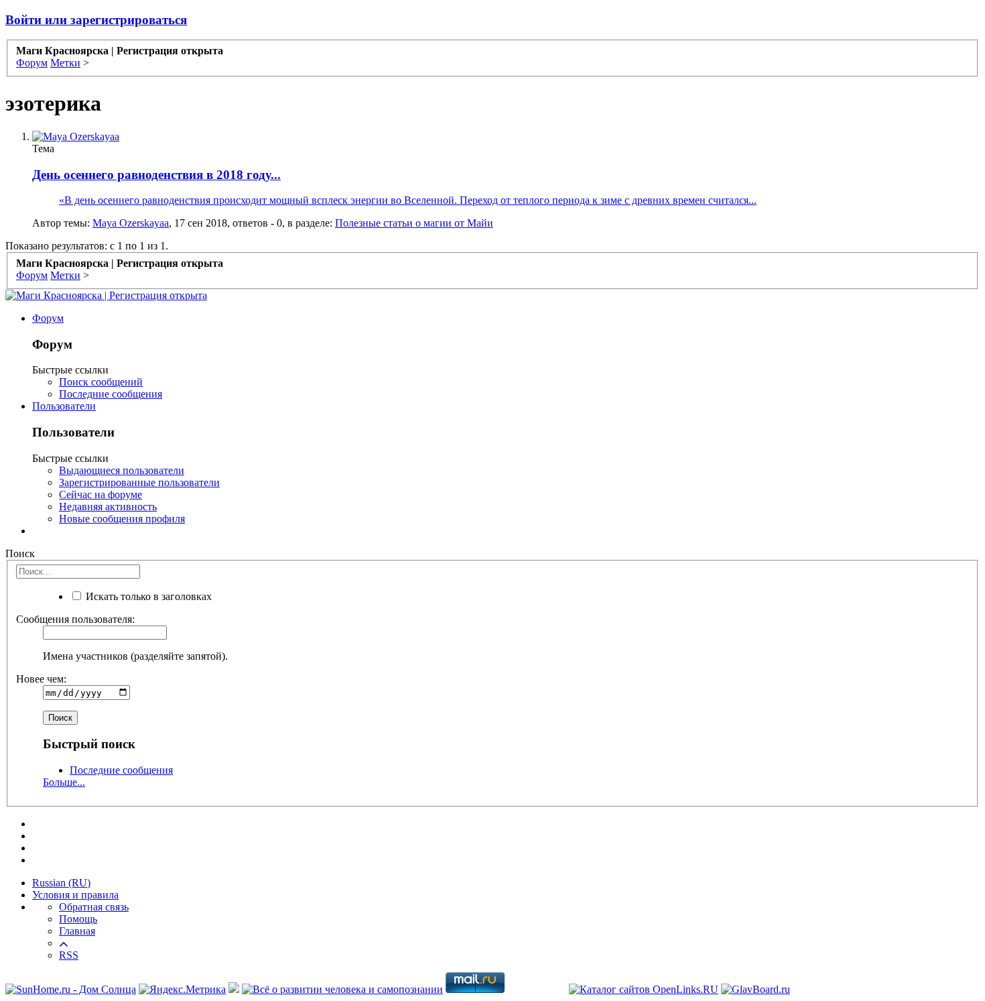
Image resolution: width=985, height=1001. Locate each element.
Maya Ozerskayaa (130, 223)
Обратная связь (94, 906)
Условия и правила (75, 894)
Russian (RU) (61, 882)
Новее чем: (41, 679)
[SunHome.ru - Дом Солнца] (70, 989)
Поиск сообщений (101, 382)
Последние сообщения (110, 394)
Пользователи (64, 406)
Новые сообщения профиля (122, 518)
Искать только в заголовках (147, 596)
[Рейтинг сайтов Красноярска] (233, 989)
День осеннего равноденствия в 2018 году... (156, 175)
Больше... (64, 782)
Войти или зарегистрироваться (96, 20)
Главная (77, 931)
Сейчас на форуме (100, 494)
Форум (48, 318)
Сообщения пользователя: (75, 619)
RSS (68, 955)
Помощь (78, 919)
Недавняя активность (108, 506)
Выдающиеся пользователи (121, 470)
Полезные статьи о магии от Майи (414, 223)
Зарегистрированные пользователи (139, 482)
